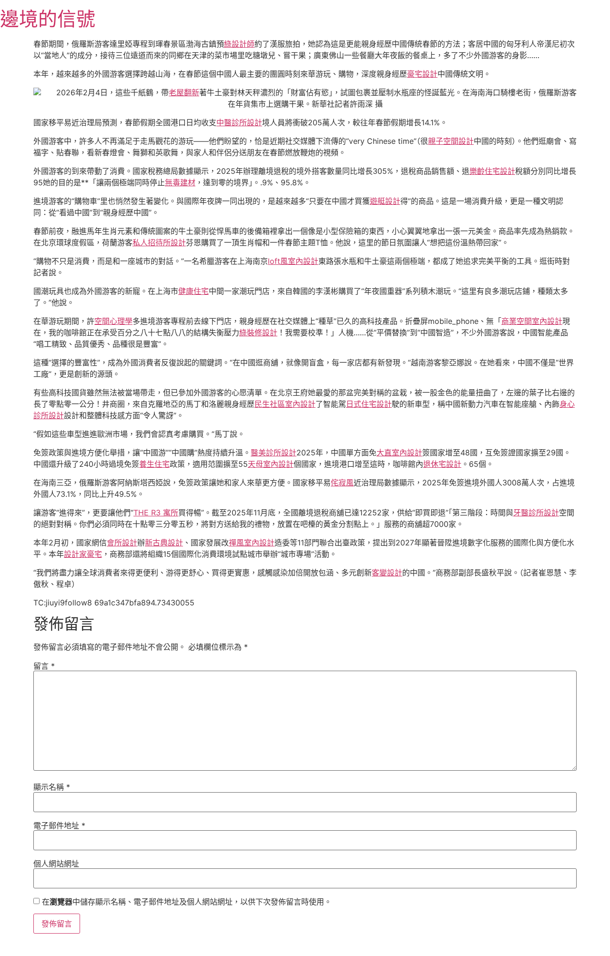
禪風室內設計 (251, 542)
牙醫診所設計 (536, 512)
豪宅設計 (422, 74)
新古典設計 (164, 542)
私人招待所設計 (159, 242)
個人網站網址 (56, 863)
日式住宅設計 (369, 404)
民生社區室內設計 (284, 404)
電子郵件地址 (59, 825)
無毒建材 (180, 182)
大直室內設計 (399, 452)
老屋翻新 (184, 92)
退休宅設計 (442, 464)
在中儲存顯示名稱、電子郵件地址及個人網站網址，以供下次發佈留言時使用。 (187, 902)
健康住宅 (193, 291)
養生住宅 (154, 464)
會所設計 (122, 542)
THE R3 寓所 (155, 512)
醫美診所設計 (273, 452)
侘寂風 (342, 482)
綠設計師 (239, 44)
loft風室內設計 (293, 261)
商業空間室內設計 (531, 321)
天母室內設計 (271, 464)
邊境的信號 (47, 18)
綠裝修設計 (258, 332)
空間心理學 (113, 321)
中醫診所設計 (239, 122)
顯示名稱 (51, 787)
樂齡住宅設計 (492, 171)
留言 (44, 666)
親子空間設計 (451, 141)
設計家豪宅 (83, 554)
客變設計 (387, 572)
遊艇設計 (385, 201)
